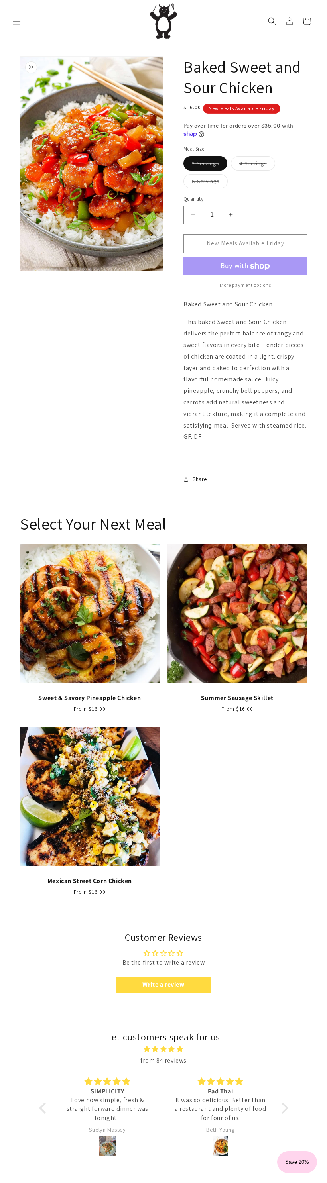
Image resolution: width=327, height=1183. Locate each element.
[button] (17, 21)
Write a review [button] (163, 984)
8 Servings (210, 182)
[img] (164, 1049)
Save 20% (297, 1162)
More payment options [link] (245, 285)
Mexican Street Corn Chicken (89, 881)
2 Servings (209, 165)
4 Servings (257, 165)
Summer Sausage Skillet (237, 698)
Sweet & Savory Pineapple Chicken (89, 698)
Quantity (193, 199)
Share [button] (200, 479)
